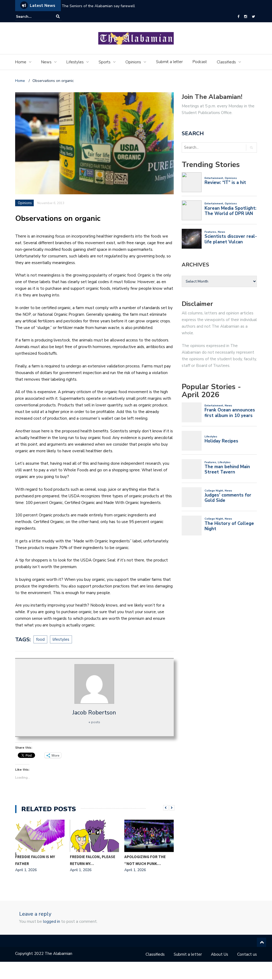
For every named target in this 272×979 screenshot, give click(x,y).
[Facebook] (238, 16)
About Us (219, 954)
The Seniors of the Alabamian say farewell (99, 5)
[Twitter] (253, 16)
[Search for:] (32, 16)
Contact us (247, 954)
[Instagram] (245, 16)
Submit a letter (169, 61)
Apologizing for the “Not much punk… (145, 860)
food (40, 639)
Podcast (200, 61)
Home (20, 62)
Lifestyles (75, 62)
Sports (104, 62)
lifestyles (61, 639)
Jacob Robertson (94, 713)
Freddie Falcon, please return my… (92, 860)
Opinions (133, 62)
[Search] (57, 16)
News (46, 62)
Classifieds (226, 62)
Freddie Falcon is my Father (35, 860)
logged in (51, 921)
